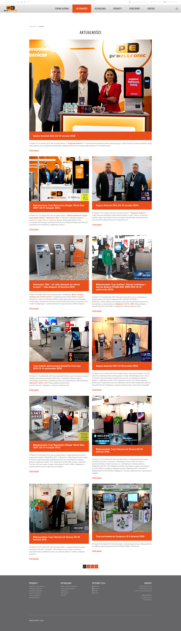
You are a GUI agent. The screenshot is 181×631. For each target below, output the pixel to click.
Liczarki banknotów (35, 593)
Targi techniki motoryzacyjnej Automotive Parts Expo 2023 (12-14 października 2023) (57, 367)
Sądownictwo (65, 593)
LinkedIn (96, 586)
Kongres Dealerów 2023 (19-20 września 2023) (117, 365)
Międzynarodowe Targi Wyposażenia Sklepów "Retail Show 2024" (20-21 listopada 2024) (58, 206)
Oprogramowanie (34, 597)
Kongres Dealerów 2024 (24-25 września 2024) (117, 205)
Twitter (95, 590)
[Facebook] (27, 2)
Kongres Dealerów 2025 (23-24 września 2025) (54, 135)
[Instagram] (21, 2)
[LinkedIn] (18, 2)
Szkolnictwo (64, 591)
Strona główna (32, 26)
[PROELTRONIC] (10, 8)
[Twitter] (25, 2)
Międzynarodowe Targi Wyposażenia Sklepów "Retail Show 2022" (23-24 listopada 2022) (58, 446)
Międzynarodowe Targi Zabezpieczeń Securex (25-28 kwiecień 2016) (56, 538)
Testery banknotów (34, 595)
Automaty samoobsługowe (37, 586)
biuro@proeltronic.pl (172, 2)
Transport (63, 595)
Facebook (96, 593)
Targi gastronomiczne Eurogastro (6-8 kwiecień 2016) (120, 536)
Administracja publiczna (68, 588)
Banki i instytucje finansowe (69, 586)
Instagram (96, 588)
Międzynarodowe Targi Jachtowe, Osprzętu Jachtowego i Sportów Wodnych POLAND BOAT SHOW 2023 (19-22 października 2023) (121, 287)
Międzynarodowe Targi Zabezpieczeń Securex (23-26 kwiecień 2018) (119, 450)
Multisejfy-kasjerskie (35, 588)
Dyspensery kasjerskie (35, 591)
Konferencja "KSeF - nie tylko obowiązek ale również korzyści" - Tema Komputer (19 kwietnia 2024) (56, 285)
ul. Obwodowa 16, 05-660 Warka (139, 2)
